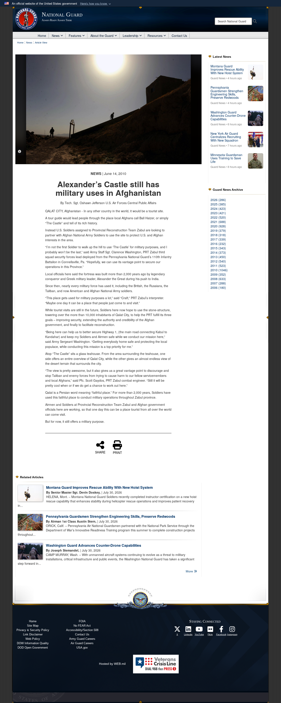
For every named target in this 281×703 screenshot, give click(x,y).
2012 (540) (218, 261)
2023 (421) (218, 213)
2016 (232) (218, 243)
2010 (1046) (219, 270)
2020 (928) (218, 226)
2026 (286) (218, 200)
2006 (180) (218, 287)
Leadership (130, 35)
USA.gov (82, 647)
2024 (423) (218, 208)
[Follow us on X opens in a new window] (177, 630)
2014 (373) (218, 252)
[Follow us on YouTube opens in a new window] (199, 630)
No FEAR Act (82, 625)
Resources (155, 35)
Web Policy (32, 638)
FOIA (82, 621)
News (55, 35)
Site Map (32, 625)
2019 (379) (218, 230)
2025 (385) (218, 204)
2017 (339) (218, 239)
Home (42, 35)
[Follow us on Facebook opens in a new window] (221, 630)
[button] (96, 3)
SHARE (100, 452)
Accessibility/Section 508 (82, 630)
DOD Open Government (33, 647)
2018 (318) (218, 235)
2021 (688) (218, 221)
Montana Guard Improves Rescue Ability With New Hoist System (99, 487)
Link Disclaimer (33, 634)
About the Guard (101, 35)
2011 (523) (218, 265)
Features (75, 35)
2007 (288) (218, 283)
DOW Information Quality (33, 643)
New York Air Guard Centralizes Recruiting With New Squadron (226, 136)
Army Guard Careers (82, 638)
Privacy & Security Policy (32, 630)
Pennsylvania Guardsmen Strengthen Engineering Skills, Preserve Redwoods (110, 516)
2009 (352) (218, 274)
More (190, 571)
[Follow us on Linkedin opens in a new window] (188, 630)
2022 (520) (218, 217)
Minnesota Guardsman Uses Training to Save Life (226, 158)
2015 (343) (218, 248)
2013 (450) (218, 257)
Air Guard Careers (82, 643)
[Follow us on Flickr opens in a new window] (210, 630)
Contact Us (179, 35)
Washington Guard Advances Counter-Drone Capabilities (93, 545)
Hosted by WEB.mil (112, 663)
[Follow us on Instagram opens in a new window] (232, 630)
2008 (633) (218, 279)
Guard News (218, 78)
